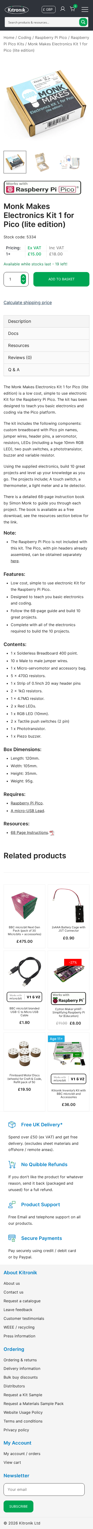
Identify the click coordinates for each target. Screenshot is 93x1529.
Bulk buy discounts (21, 1377)
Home (9, 37)
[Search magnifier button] (83, 22)
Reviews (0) (20, 357)
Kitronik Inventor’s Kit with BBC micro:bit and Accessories (69, 1094)
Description (19, 321)
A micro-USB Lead (27, 810)
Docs (13, 333)
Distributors (14, 1386)
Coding (24, 37)
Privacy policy (16, 1429)
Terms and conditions (23, 1421)
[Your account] (63, 9)
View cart (12, 1462)
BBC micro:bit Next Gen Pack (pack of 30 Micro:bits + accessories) (24, 930)
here (15, 561)
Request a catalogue (22, 1300)
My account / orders (22, 1453)
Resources (18, 345)
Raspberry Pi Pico (51, 37)
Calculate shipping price (28, 302)
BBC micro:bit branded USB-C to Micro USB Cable (24, 1012)
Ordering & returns (20, 1360)
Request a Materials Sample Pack (34, 1403)
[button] (23, 281)
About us (12, 1283)
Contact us (13, 1292)
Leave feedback (18, 1309)
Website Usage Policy (23, 1412)
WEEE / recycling (19, 1327)
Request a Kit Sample (23, 1394)
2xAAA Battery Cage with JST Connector (68, 928)
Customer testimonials (24, 1318)
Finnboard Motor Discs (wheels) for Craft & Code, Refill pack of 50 (24, 1078)
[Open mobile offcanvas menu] (85, 9)
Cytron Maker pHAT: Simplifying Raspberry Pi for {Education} (68, 1012)
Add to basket (61, 279)
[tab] (46, 321)
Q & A (14, 369)
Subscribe (18, 1506)
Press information (19, 1336)
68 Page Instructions (29, 832)
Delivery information (22, 1368)
